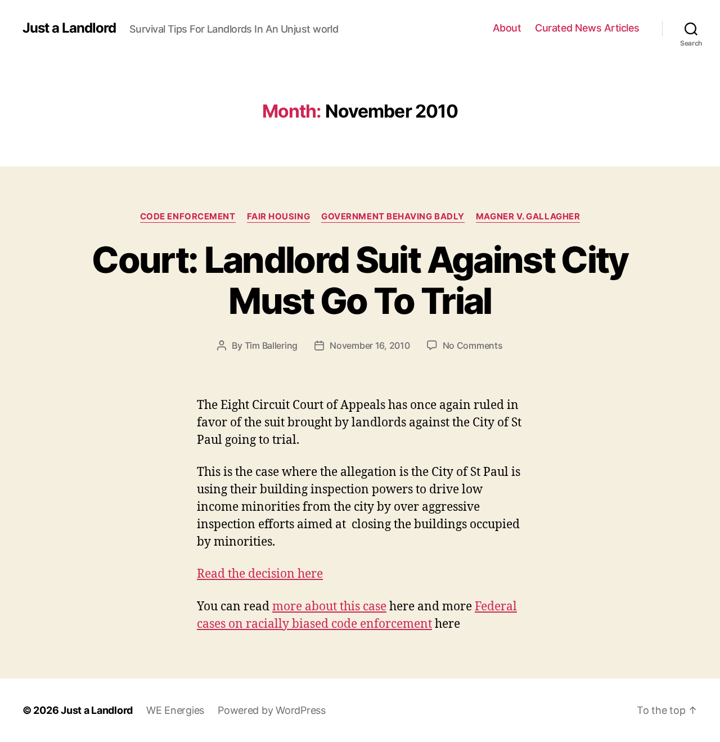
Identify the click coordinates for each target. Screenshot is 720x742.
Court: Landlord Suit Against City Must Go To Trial (360, 280)
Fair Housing (278, 217)
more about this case (329, 606)
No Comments (473, 345)
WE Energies (175, 710)
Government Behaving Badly (393, 217)
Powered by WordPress (272, 710)
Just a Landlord (69, 28)
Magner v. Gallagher (528, 217)
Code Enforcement (188, 217)
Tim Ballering (271, 345)
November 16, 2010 (370, 345)
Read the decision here (260, 574)
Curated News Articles (587, 28)
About (507, 28)
